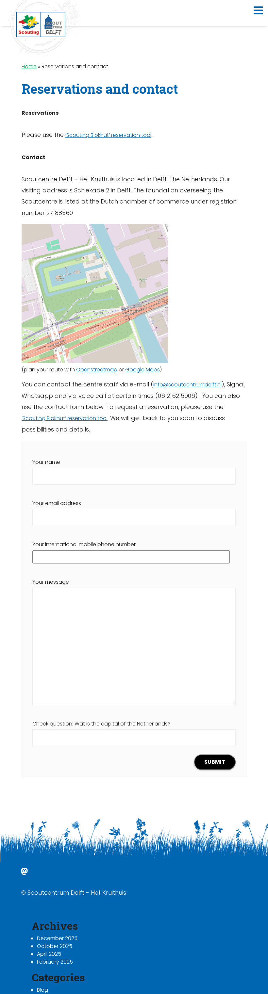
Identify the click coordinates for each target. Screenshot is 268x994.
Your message (50, 582)
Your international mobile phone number (84, 544)
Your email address (56, 503)
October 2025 (54, 946)
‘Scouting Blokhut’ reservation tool (108, 135)
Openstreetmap (96, 369)
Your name (46, 462)
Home (29, 66)
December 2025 (57, 938)
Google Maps (142, 369)
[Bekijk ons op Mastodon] (24, 872)
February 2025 (55, 962)
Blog (42, 990)
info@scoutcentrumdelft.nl (187, 384)
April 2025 (49, 954)
